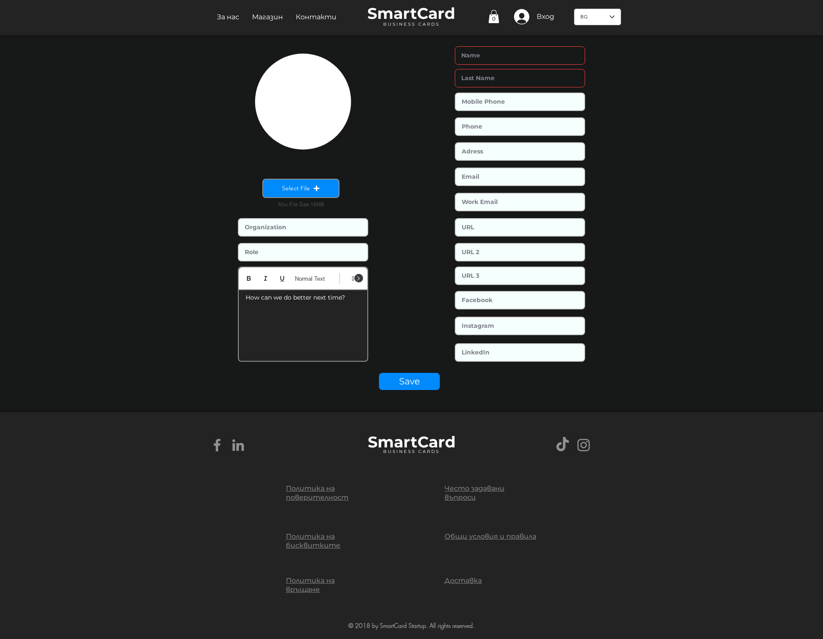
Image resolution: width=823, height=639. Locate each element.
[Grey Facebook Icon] (217, 445)
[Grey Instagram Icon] (583, 445)
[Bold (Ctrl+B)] (249, 278)
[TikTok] (562, 445)
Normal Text (310, 279)
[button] (228, 17)
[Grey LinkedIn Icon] (238, 445)
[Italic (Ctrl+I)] (265, 278)
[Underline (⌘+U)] (282, 278)
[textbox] (303, 322)
